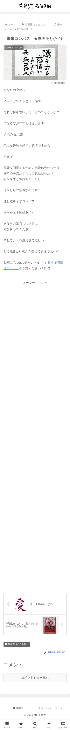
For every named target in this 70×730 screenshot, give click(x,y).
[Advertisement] (35, 436)
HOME (19, 707)
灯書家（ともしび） (18, 644)
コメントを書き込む (35, 677)
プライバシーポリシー (51, 707)
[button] (62, 560)
